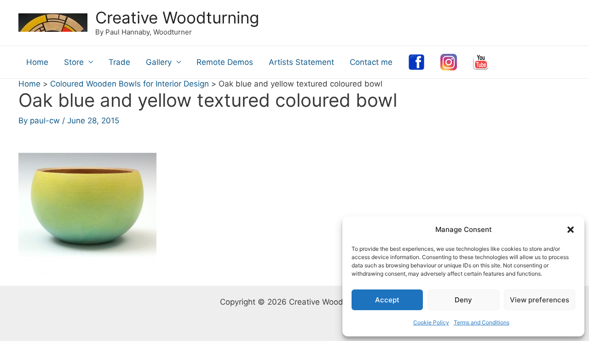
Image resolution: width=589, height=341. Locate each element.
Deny (463, 299)
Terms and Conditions (481, 322)
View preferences (539, 299)
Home (37, 62)
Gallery (159, 62)
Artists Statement (301, 62)
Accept (387, 299)
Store (74, 62)
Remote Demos (224, 62)
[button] (570, 229)
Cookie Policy (431, 322)
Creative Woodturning (177, 17)
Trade (119, 62)
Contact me (371, 62)
